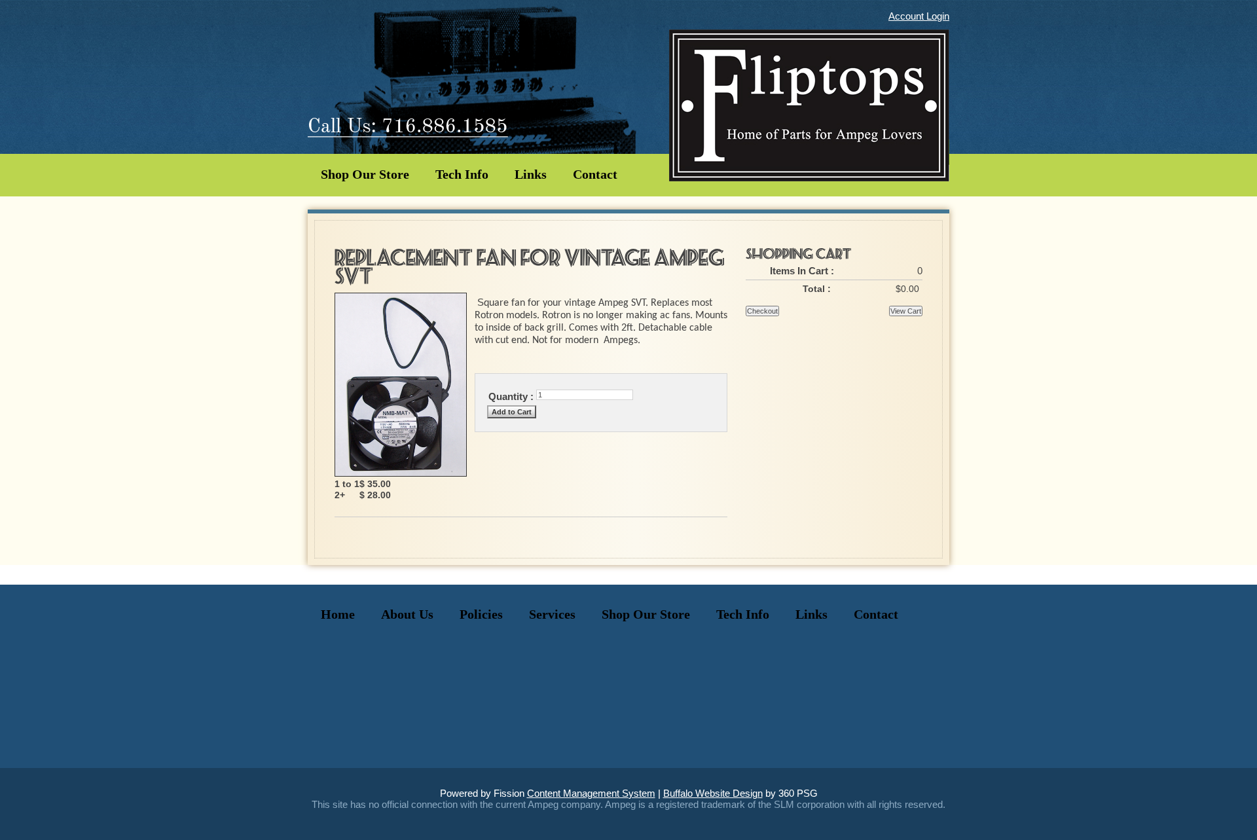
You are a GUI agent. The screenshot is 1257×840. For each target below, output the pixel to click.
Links (531, 174)
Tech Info (461, 174)
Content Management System (591, 793)
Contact (595, 174)
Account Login (918, 16)
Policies (481, 614)
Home (338, 614)
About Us (407, 614)
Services (552, 614)
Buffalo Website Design (713, 793)
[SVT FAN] (401, 473)
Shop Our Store (365, 174)
